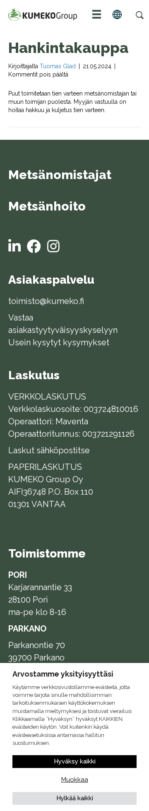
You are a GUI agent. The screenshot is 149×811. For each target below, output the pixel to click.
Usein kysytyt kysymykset (58, 342)
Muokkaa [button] (74, 779)
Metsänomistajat (59, 175)
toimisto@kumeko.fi (46, 301)
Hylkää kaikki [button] (74, 798)
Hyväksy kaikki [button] (75, 761)
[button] (139, 14)
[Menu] (96, 14)
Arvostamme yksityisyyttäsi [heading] (62, 674)
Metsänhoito (47, 206)
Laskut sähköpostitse (49, 450)
